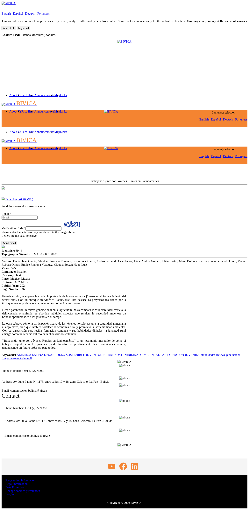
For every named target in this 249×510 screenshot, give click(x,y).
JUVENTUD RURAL (100, 354)
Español (18, 13)
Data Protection (15, 487)
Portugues (43, 13)
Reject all (23, 28)
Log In (9, 494)
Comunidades (206, 354)
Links (63, 95)
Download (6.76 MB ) (19, 199)
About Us (15, 95)
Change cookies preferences (22, 491)
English (6, 13)
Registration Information (20, 480)
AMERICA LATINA (30, 354)
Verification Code (13, 228)
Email (6, 213)
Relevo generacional (228, 354)
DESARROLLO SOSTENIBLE (64, 354)
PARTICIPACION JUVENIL (179, 354)
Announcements (44, 95)
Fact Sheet (27, 95)
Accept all (8, 28)
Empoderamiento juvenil (17, 358)
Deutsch (30, 13)
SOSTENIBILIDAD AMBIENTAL (137, 354)
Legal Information (16, 484)
